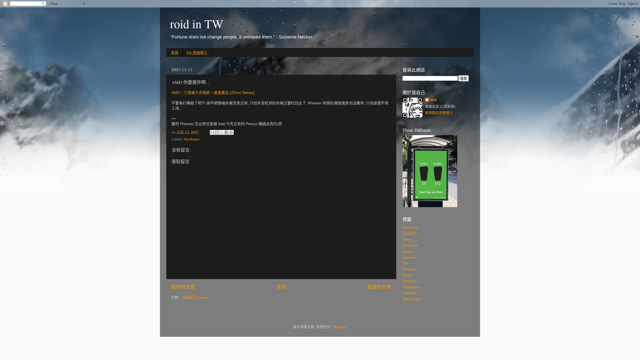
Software (409, 293)
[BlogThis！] (217, 132)
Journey (408, 257)
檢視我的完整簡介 (439, 113)
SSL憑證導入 (197, 52)
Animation (410, 227)
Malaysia (409, 269)
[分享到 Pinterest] (231, 132)
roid (433, 100)
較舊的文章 (379, 287)
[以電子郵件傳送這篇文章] (212, 132)
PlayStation (411, 287)
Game (407, 239)
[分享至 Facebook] (226, 132)
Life (405, 263)
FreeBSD (409, 233)
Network (409, 281)
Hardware (192, 139)
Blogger (340, 327)
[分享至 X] (221, 132)
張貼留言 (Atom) (195, 298)
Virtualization (412, 299)
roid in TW (196, 23)
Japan (407, 251)
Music (407, 275)
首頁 (174, 52)
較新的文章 (183, 287)
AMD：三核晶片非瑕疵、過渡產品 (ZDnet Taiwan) (213, 93)
